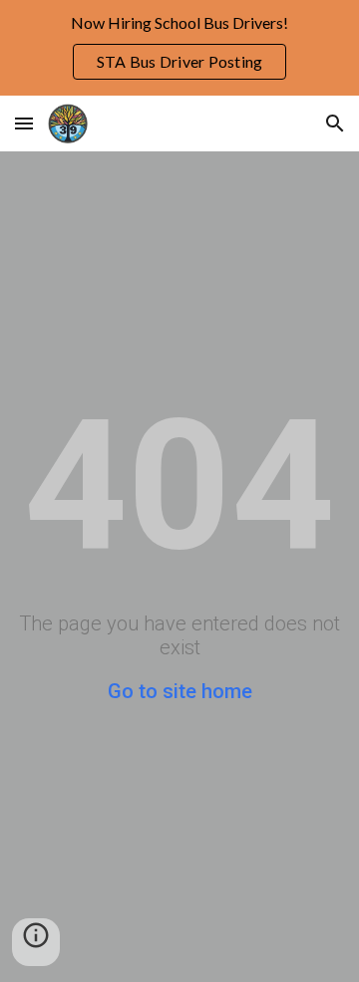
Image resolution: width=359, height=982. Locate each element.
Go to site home (180, 691)
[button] (24, 123)
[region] (179, 48)
